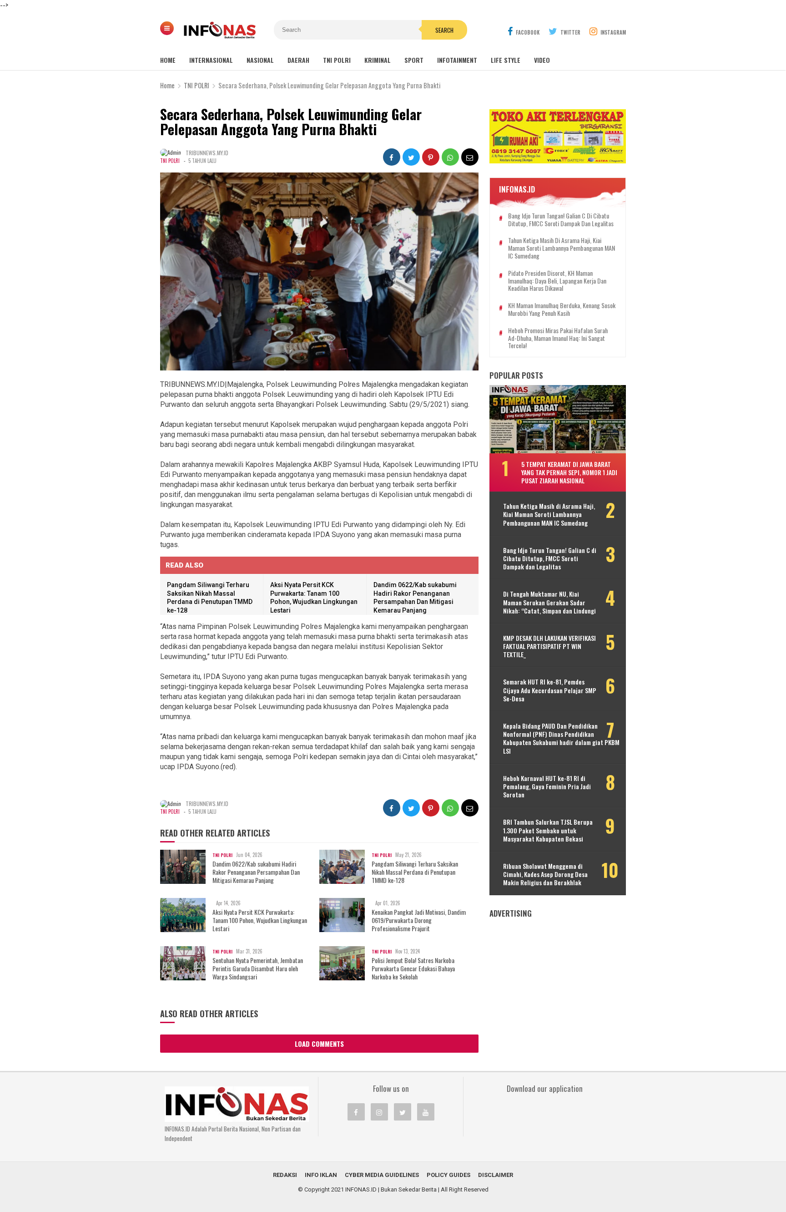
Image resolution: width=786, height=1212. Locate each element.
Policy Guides (448, 1174)
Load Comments (319, 1044)
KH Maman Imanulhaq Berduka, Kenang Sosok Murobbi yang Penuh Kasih (561, 309)
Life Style (505, 60)
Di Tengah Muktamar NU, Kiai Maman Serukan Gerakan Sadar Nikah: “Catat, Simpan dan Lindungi (549, 602)
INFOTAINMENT (457, 60)
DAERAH (298, 60)
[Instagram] (379, 1112)
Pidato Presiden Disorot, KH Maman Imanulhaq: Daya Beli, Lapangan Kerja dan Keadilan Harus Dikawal (557, 280)
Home (168, 60)
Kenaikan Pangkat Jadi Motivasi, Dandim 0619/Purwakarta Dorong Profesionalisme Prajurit (419, 920)
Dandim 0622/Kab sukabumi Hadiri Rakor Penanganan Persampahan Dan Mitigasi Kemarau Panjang (256, 872)
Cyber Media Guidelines (382, 1174)
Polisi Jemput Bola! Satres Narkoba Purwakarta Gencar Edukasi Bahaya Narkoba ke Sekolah (413, 968)
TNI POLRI (337, 60)
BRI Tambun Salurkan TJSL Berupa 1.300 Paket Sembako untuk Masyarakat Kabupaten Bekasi (548, 830)
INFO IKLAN (321, 1174)
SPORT (413, 60)
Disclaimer (495, 1174)
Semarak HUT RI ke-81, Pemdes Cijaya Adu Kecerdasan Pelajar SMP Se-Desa (549, 690)
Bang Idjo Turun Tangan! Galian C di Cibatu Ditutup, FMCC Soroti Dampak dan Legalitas (561, 220)
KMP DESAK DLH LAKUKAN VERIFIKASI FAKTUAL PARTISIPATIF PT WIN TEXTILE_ (549, 646)
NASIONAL (260, 60)
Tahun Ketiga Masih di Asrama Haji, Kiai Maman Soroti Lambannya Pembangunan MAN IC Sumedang (561, 248)
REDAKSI (285, 1174)
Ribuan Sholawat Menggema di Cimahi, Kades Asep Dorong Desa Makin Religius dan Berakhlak (545, 874)
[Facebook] (356, 1112)
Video (542, 60)
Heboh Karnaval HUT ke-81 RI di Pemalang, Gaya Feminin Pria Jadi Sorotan (547, 786)
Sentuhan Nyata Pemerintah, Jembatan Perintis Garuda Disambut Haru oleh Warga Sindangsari (257, 968)
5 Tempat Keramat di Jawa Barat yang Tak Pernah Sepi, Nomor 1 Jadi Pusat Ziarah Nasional (569, 472)
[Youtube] (425, 1112)
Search (444, 30)
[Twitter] (402, 1112)
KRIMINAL (377, 60)
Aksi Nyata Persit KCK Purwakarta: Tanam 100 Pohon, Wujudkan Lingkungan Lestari (259, 920)
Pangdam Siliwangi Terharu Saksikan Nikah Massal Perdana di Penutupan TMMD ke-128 (415, 872)
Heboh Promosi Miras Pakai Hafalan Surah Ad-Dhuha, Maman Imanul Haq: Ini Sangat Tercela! (558, 338)
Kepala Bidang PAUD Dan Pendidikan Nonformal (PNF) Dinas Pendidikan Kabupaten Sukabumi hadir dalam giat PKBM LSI (561, 738)
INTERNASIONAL (211, 60)
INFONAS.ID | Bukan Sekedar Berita (391, 1189)
